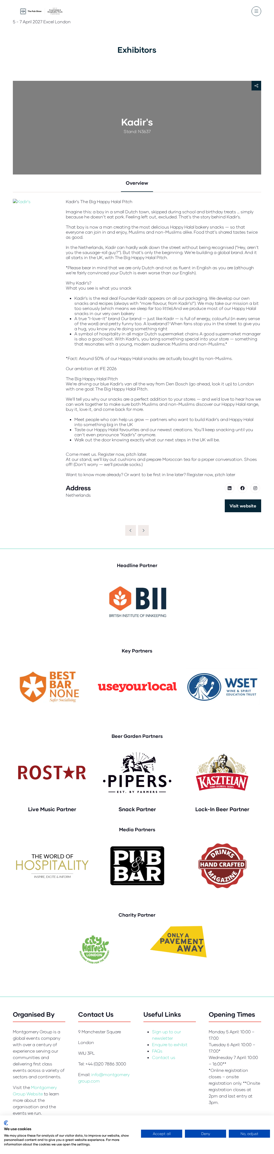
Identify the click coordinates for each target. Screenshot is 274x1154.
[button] (256, 11)
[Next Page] (143, 530)
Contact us (163, 1057)
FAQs (157, 1050)
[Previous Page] (130, 530)
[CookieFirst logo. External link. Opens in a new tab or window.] (6, 1123)
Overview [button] (137, 183)
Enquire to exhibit (170, 1044)
